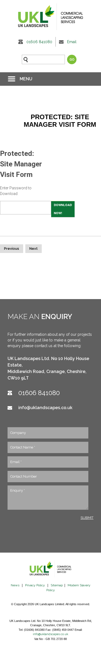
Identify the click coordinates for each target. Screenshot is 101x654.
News (15, 585)
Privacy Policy (35, 585)
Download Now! (63, 209)
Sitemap (57, 585)
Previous (11, 248)
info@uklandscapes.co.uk (45, 407)
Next (33, 248)
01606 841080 (39, 42)
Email (71, 42)
